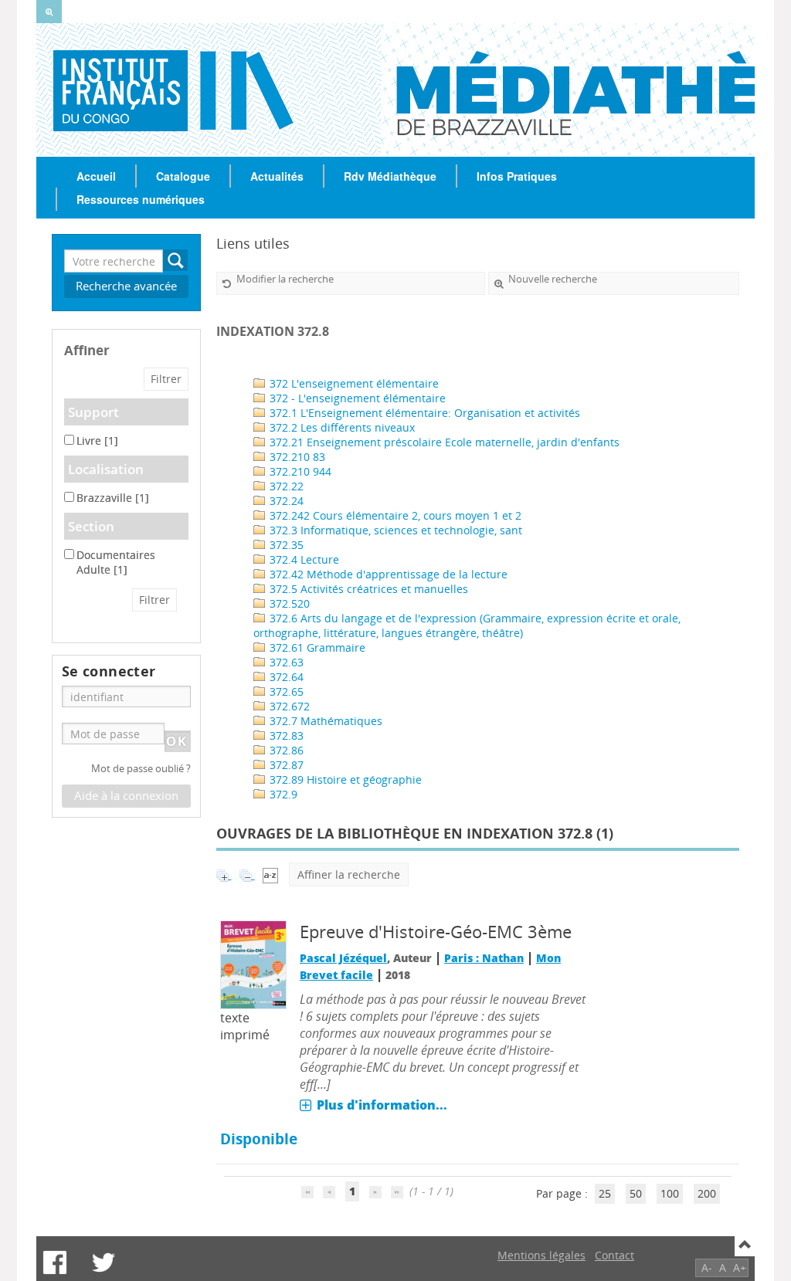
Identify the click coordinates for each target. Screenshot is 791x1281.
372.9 (281, 794)
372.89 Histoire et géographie (344, 779)
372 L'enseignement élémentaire (352, 383)
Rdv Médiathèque (390, 176)
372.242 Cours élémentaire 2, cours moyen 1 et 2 (393, 515)
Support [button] (93, 412)
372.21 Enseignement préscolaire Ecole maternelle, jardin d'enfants (443, 442)
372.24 (285, 500)
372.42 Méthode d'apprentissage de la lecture (387, 574)
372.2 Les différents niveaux (340, 427)
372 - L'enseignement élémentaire (356, 398)
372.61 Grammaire (315, 647)
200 (707, 1193)
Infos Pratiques (517, 176)
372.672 (288, 706)
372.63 (285, 662)
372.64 (285, 676)
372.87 (285, 764)
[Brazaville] (96, 89)
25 (605, 1193)
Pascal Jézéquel (343, 958)
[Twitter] (103, 1262)
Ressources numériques (140, 199)
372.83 (285, 735)
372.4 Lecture (302, 559)
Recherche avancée (126, 286)
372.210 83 (295, 456)
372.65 (285, 691)
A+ (739, 1267)
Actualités (277, 176)
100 (669, 1193)
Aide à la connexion (126, 796)
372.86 (285, 750)
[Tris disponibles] (270, 874)
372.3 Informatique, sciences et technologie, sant (394, 530)
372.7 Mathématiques (324, 720)
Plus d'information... (382, 1104)
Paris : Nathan (484, 958)
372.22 (285, 486)
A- (706, 1267)
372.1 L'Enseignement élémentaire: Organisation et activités (423, 412)
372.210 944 (298, 471)
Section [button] (91, 526)
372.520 (288, 603)
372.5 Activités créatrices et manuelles (367, 588)
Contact (614, 1255)
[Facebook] (54, 1262)
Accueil (96, 176)
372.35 (285, 544)
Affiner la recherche (348, 874)
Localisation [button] (106, 469)
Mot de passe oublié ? (141, 768)
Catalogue (183, 176)
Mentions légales (541, 1255)
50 (636, 1193)
